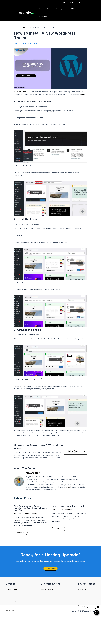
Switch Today (50, 569)
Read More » (20, 533)
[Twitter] (10, 611)
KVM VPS (81, 597)
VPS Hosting (82, 589)
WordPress (18, 513)
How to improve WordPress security (69, 506)
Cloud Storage (45, 601)
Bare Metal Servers (47, 589)
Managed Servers (46, 593)
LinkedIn (69, 487)
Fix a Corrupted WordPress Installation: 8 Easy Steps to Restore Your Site (31, 508)
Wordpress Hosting (12, 597)
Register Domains (11, 589)
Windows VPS (82, 593)
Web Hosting (10, 593)
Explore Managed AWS (74, 452)
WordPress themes (21, 92)
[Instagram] (13, 611)
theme (82, 94)
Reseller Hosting (11, 601)
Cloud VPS (44, 597)
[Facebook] (7, 611)
